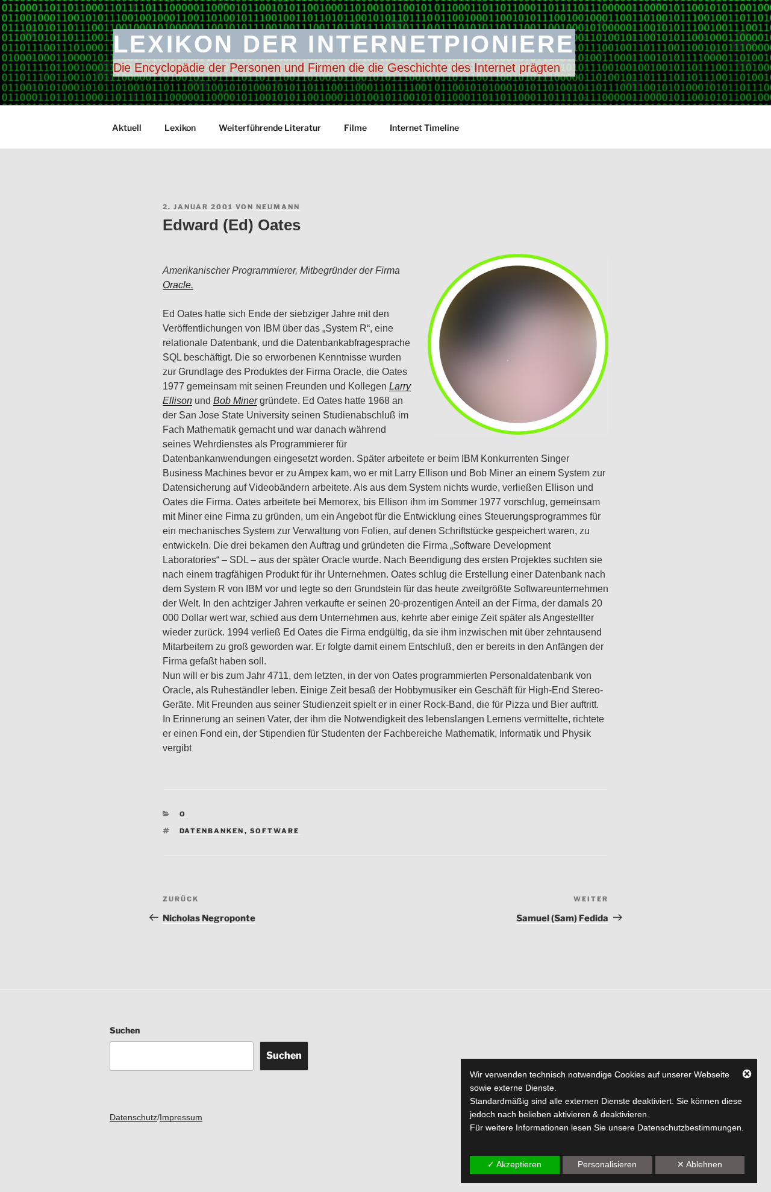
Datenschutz (133, 1117)
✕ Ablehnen (699, 1164)
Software (275, 831)
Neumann (278, 207)
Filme (355, 127)
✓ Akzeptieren (514, 1164)
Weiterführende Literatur (270, 127)
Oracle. (178, 285)
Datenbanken (212, 831)
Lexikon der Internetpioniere (344, 44)
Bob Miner (235, 401)
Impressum (181, 1117)
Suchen (125, 1030)
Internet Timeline (424, 127)
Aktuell (127, 127)
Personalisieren (607, 1164)
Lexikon (180, 127)
